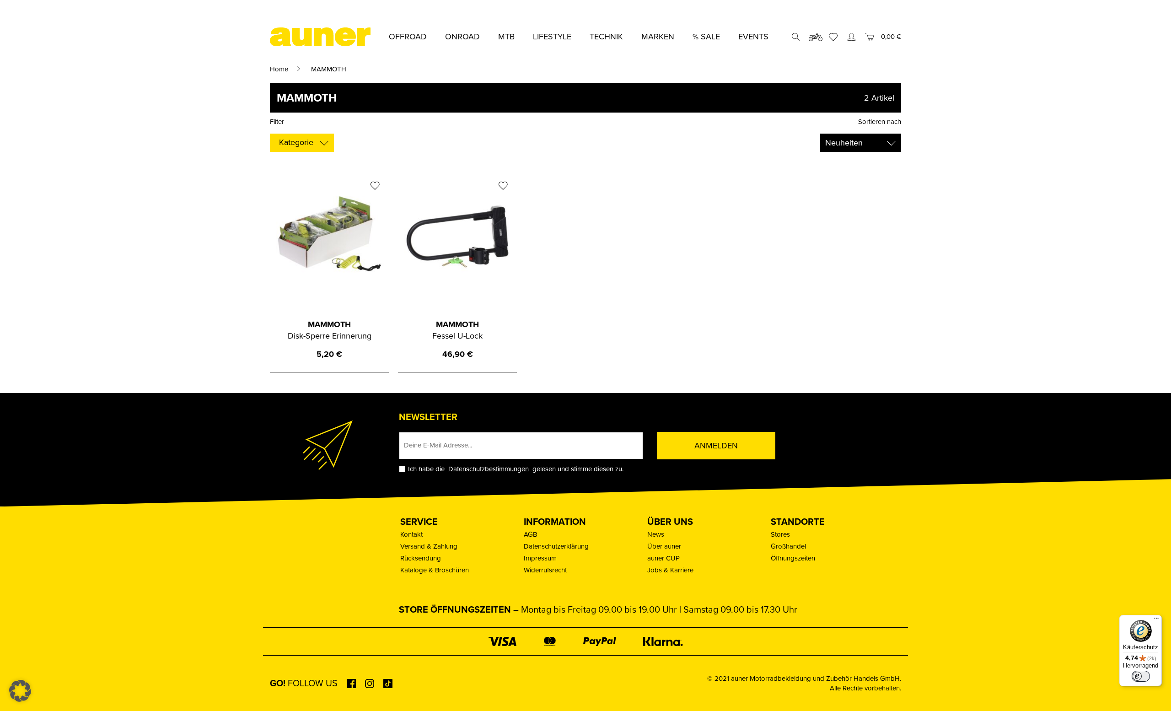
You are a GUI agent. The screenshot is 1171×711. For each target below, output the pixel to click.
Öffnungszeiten (793, 558)
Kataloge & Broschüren (434, 570)
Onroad (462, 37)
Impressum (540, 558)
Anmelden (716, 446)
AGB (530, 534)
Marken (657, 37)
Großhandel (788, 546)
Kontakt (411, 534)
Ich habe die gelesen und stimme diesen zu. (515, 469)
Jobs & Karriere (670, 570)
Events (753, 37)
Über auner (664, 546)
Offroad (408, 37)
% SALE (706, 37)
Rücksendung (420, 558)
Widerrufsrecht (545, 570)
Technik (606, 37)
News (655, 534)
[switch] (1141, 676)
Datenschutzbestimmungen (488, 469)
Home (279, 69)
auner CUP (663, 558)
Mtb (506, 37)
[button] (20, 691)
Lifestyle (552, 37)
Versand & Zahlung (428, 546)
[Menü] (1156, 620)
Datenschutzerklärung (556, 546)
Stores (780, 534)
